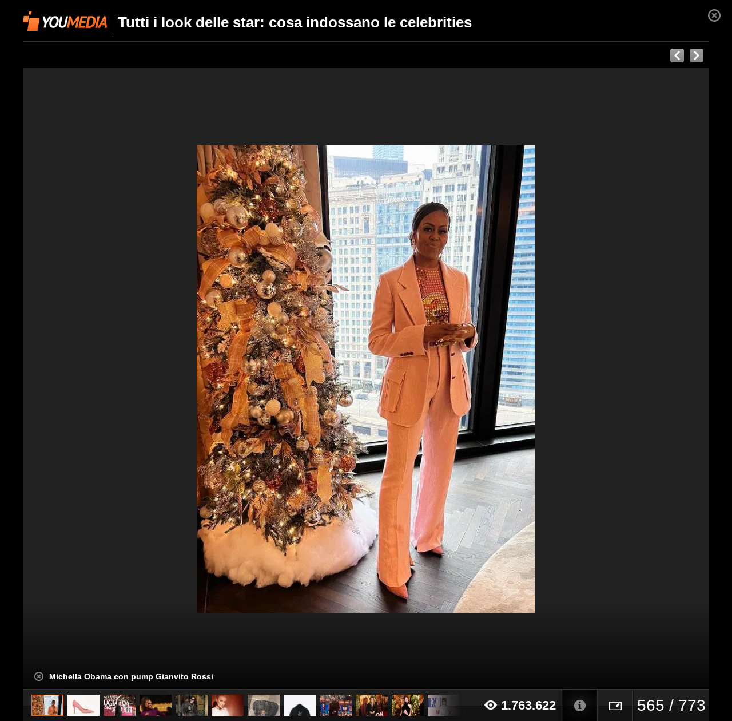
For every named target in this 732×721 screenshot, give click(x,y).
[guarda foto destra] (434, 379)
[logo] (65, 21)
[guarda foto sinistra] (91, 379)
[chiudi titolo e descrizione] (38, 676)
